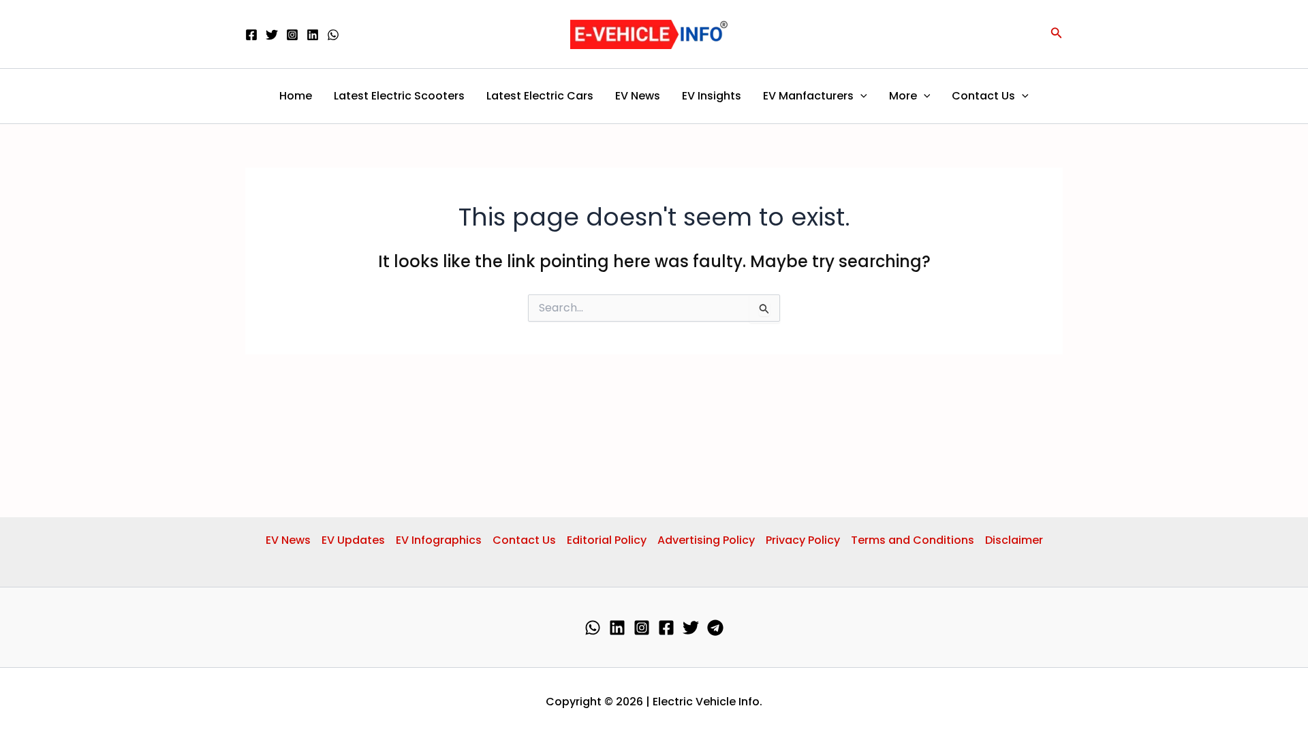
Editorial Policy (607, 540)
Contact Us (983, 96)
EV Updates (353, 540)
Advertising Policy (706, 540)
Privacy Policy (803, 540)
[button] (1056, 34)
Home (295, 96)
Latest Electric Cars (539, 96)
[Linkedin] (313, 35)
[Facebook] (251, 35)
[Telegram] (715, 627)
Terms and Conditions (912, 540)
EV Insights (711, 96)
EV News (637, 96)
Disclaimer (1014, 540)
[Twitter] (272, 35)
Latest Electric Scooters (399, 96)
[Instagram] (292, 35)
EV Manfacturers (808, 96)
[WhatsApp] (333, 35)
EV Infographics (439, 540)
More (903, 96)
